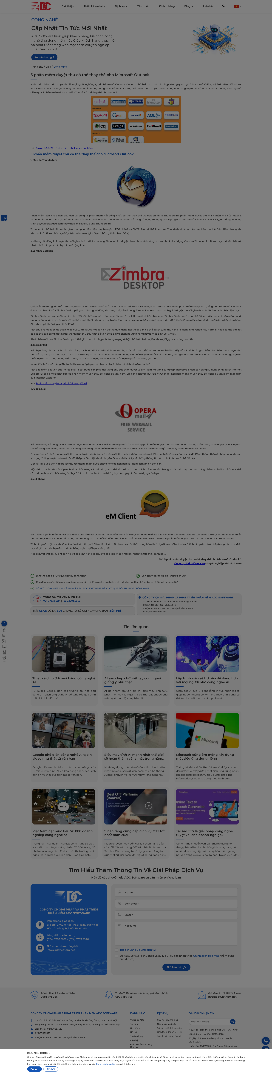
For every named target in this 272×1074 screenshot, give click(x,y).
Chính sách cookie (105, 1064)
